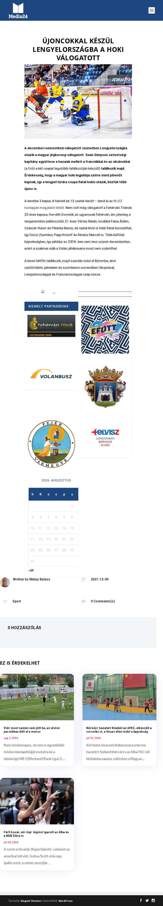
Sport (17, 601)
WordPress (66, 900)
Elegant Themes (31, 900)
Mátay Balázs (39, 579)
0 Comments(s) (103, 601)
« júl (31, 570)
